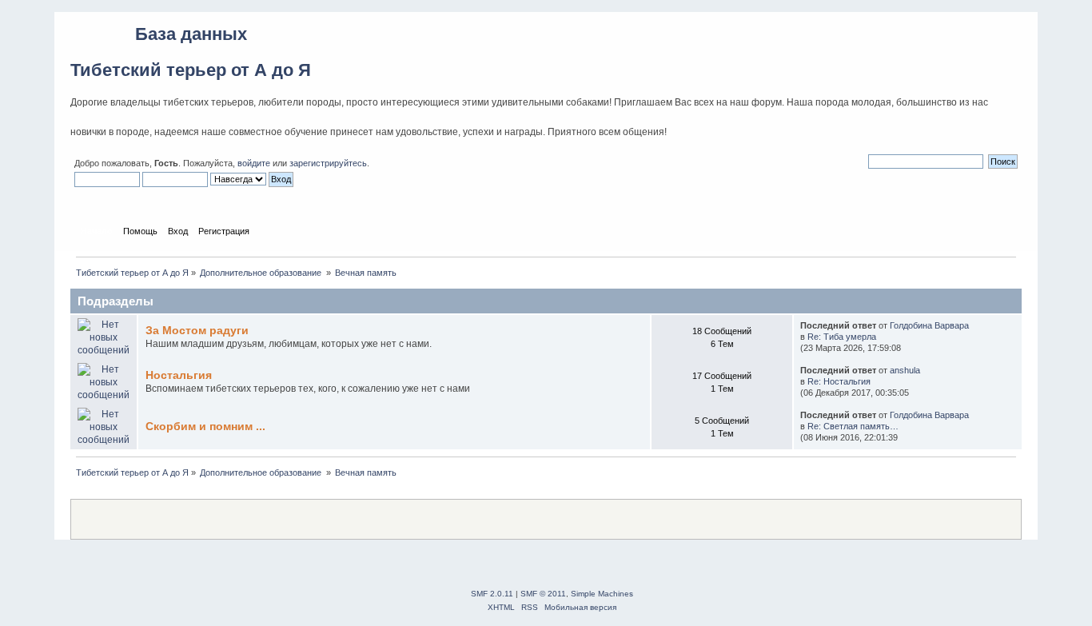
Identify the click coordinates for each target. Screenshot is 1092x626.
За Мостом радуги (197, 331)
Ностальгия (178, 375)
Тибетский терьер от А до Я (190, 70)
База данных (191, 34)
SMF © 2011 (543, 593)
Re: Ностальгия (839, 381)
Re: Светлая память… (853, 426)
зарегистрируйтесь (328, 163)
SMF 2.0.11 (492, 593)
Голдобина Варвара (929, 325)
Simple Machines (602, 593)
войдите (253, 163)
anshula (905, 370)
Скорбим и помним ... (205, 427)
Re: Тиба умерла (841, 336)
